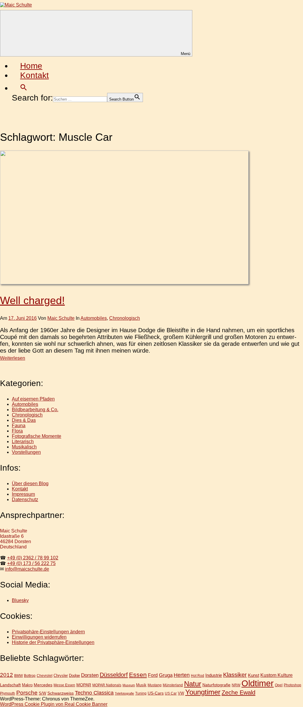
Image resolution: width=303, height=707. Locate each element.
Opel (279, 685)
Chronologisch (124, 318)
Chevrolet (44, 675)
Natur (192, 684)
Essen (138, 674)
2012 (6, 675)
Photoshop (292, 685)
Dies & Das (24, 420)
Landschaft (10, 684)
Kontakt (34, 75)
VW (181, 693)
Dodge (74, 675)
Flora (17, 430)
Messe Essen (64, 685)
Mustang (155, 685)
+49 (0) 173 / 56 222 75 (31, 563)
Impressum (23, 494)
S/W (42, 693)
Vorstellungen (26, 452)
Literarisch (23, 441)
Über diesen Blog (30, 483)
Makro (27, 685)
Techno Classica (94, 693)
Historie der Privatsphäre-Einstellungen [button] (53, 642)
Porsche (27, 693)
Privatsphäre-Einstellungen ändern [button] (48, 631)
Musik (141, 685)
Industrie (213, 675)
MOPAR (83, 684)
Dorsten (90, 675)
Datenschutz (25, 499)
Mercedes (43, 684)
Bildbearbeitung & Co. (35, 409)
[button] (24, 88)
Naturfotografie (216, 684)
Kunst (253, 675)
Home (31, 65)
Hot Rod (197, 676)
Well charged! (32, 300)
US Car (171, 693)
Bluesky (20, 600)
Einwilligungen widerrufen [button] (39, 637)
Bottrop (30, 676)
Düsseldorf (114, 675)
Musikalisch (24, 446)
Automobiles (93, 318)
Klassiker (235, 675)
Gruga (166, 675)
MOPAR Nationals (106, 685)
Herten (182, 675)
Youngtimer (202, 692)
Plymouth (7, 693)
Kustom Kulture (276, 675)
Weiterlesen (12, 358)
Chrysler (61, 675)
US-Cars (156, 693)
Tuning (140, 693)
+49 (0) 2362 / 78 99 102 (32, 557)
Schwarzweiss (60, 693)
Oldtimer (257, 683)
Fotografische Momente (36, 436)
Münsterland (173, 685)
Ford (153, 675)
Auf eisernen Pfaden (33, 398)
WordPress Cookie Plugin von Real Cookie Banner (53, 704)
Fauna (18, 425)
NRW (236, 685)
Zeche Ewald (238, 692)
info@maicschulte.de (27, 569)
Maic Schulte (61, 318)
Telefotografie (124, 693)
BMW (18, 676)
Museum (129, 685)
